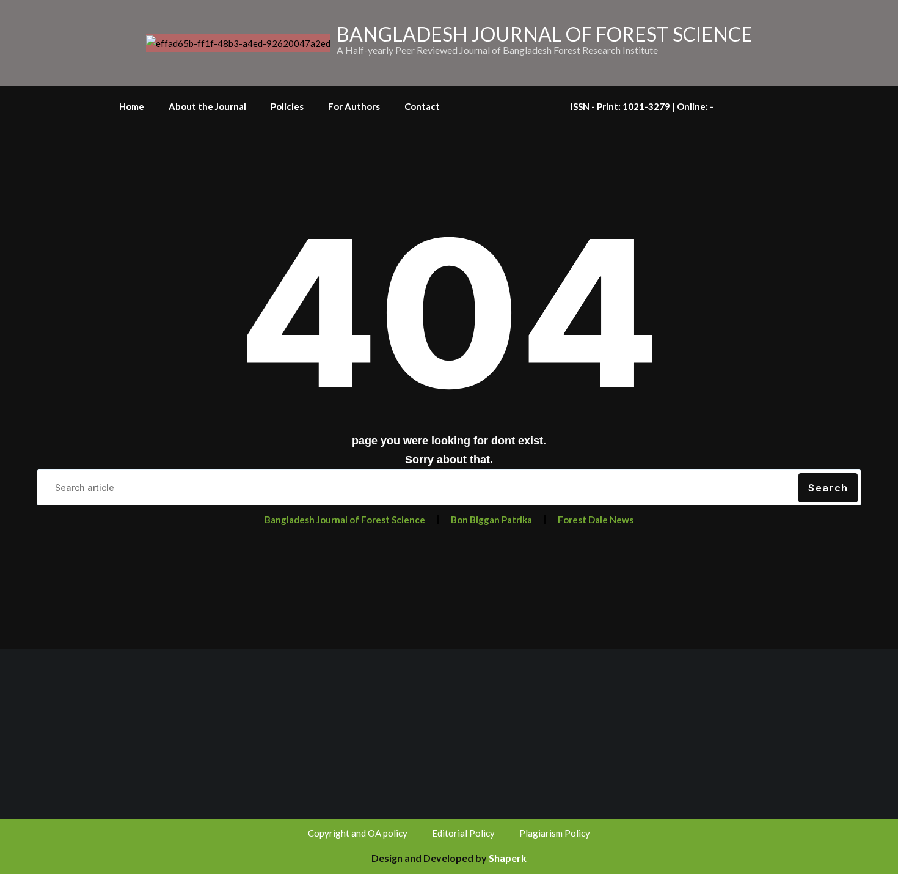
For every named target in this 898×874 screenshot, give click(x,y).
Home (131, 106)
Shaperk (508, 858)
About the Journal (207, 106)
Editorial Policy (463, 833)
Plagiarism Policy (554, 833)
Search (828, 488)
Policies (287, 106)
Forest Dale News (595, 519)
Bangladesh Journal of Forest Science (345, 519)
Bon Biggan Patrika (491, 519)
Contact (422, 106)
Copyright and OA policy (357, 833)
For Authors (354, 106)
